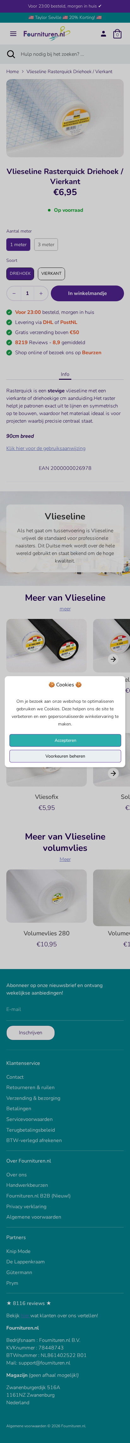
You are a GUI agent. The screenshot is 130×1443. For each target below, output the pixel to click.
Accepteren (65, 740)
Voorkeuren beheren (65, 756)
